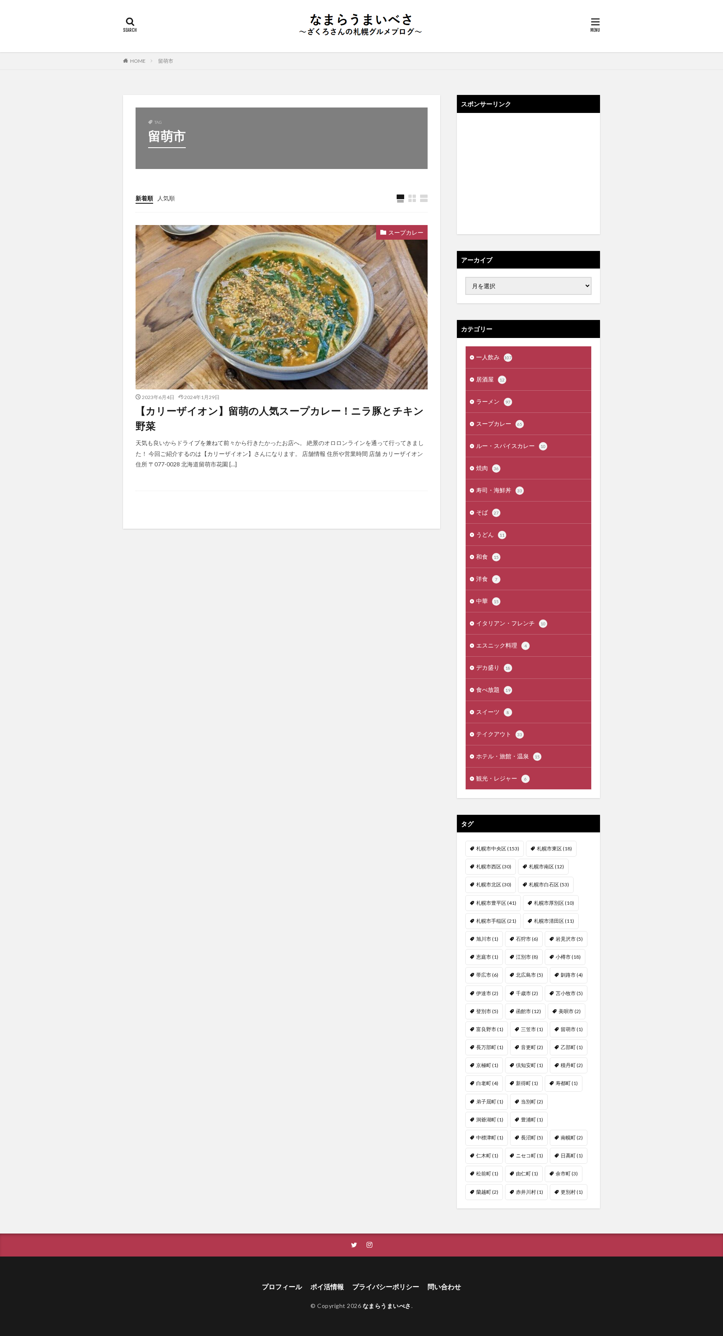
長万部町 (489, 1047)
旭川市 (487, 939)
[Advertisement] (528, 173)
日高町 (572, 1155)
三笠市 (532, 1029)
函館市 (528, 1011)
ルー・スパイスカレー (511, 445)
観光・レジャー (501, 778)
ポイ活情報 (327, 1286)
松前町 (487, 1173)
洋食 (486, 578)
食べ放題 (493, 689)
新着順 (144, 198)
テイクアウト (499, 733)
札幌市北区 (493, 884)
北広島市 (529, 975)
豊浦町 (532, 1119)
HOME (138, 61)
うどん (490, 534)
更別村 (572, 1192)
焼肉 (487, 467)
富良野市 (489, 1029)
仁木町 (487, 1155)
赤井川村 (529, 1192)
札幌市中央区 (497, 848)
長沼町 (532, 1137)
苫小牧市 (569, 993)
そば (487, 512)
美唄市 (570, 1011)
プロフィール (282, 1286)
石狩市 (527, 939)
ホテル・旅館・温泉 (508, 756)
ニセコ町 (529, 1155)
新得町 (527, 1083)
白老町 (487, 1083)
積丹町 (572, 1065)
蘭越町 (487, 1192)
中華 (487, 600)
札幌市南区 (546, 866)
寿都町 (567, 1083)
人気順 (166, 198)
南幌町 (572, 1137)
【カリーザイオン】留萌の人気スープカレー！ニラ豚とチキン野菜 (280, 418)
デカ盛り (493, 667)
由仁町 (527, 1173)
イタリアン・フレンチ (511, 623)
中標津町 (489, 1137)
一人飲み (494, 357)
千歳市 (527, 993)
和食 (487, 556)
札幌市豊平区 (496, 903)
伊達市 (487, 993)
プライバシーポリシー (385, 1286)
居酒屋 (490, 379)
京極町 (487, 1065)
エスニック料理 (501, 645)
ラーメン (493, 401)
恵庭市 (487, 957)
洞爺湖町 (489, 1119)
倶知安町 (529, 1065)
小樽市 (568, 957)
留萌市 (165, 61)
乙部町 (572, 1047)
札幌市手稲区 (496, 921)
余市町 (567, 1173)
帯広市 (487, 975)
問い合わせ (444, 1286)
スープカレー (405, 232)
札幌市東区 (554, 848)
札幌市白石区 (549, 884)
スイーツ (492, 711)
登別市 (487, 1011)
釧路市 (572, 975)
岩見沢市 (569, 939)
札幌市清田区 (554, 921)
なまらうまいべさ (387, 1305)
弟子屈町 (489, 1101)
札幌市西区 (493, 866)
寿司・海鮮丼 (499, 490)
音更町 (532, 1047)
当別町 (532, 1101)
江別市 (527, 957)
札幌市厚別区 (554, 903)
